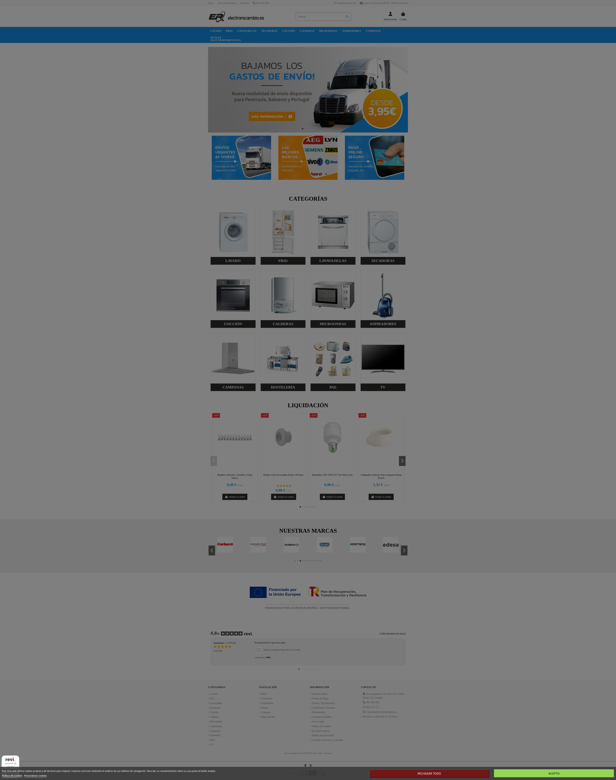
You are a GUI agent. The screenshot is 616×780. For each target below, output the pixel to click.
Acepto (554, 773)
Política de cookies (12, 775)
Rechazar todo (429, 773)
